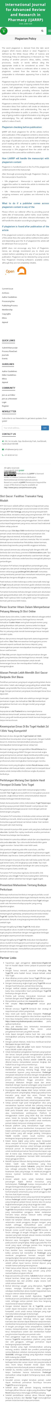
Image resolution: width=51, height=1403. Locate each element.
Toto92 (8, 1136)
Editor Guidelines (9, 375)
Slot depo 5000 (18, 530)
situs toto (4, 832)
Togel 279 (38, 978)
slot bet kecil (24, 1359)
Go (45, 428)
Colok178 (41, 1059)
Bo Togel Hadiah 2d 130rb (30, 736)
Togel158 (41, 983)
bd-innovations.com (38, 552)
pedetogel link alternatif (28, 571)
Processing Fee (8, 301)
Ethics (4, 318)
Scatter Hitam (14, 622)
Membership (7, 309)
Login (4, 402)
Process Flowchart (9, 351)
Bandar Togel (31, 1398)
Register (5, 406)
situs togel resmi (38, 1108)
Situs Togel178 (24, 926)
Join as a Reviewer (9, 398)
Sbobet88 (9, 1354)
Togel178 (22, 940)
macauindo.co (35, 1001)
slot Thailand (16, 711)
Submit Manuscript (9, 347)
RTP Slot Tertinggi (14, 511)
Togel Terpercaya (43, 803)
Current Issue (7, 288)
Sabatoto (31, 1166)
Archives (5, 293)
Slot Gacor (9, 1044)
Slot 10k (31, 701)
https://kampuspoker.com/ (16, 1029)
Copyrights (6, 314)
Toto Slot (5, 654)
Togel (4, 584)
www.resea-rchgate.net (41, 963)
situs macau (21, 1090)
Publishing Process (10, 305)
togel (46, 819)
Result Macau (37, 749)
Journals (5, 355)
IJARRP (32, 473)
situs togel (39, 1036)
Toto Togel (11, 793)
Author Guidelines (9, 297)
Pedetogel (47, 1014)
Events (5, 358)
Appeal (5, 322)
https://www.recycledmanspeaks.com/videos (24, 1021)
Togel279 (47, 1286)
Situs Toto (13, 641)
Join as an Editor (8, 395)
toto (1, 597)
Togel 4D (3, 916)
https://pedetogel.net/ (28, 1003)
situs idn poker (23, 1047)
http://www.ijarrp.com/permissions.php (20, 487)
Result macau (37, 765)
